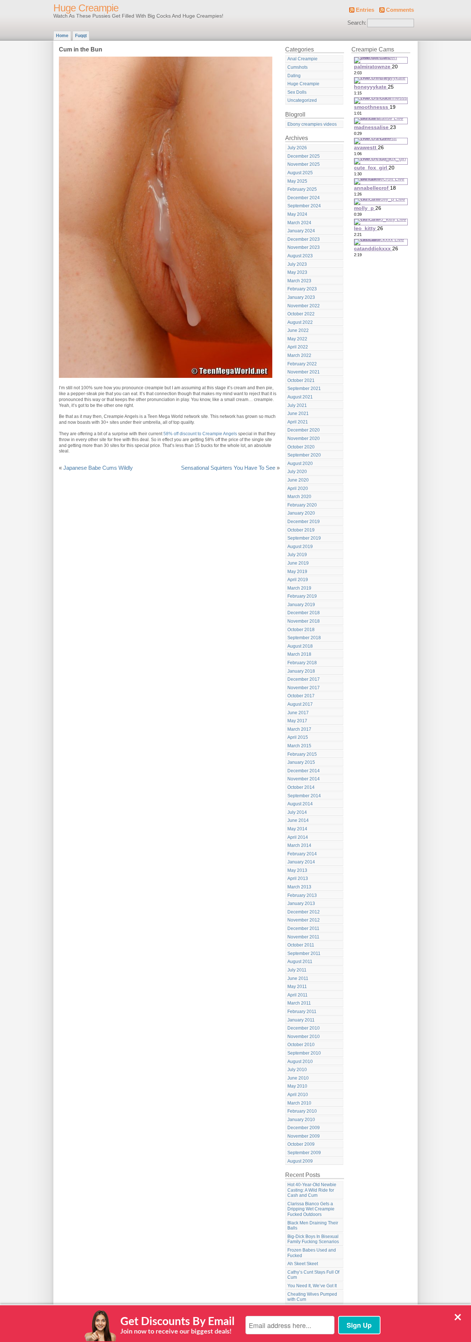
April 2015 (297, 737)
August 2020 (300, 463)
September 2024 (304, 205)
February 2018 (302, 662)
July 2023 (297, 264)
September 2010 (304, 1053)
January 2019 (301, 604)
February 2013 (302, 895)
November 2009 (303, 1136)
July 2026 (297, 147)
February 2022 (302, 363)
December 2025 (303, 156)
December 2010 (303, 1028)
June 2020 (298, 480)
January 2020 (301, 513)
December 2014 (303, 770)
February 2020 (302, 505)
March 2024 (299, 222)
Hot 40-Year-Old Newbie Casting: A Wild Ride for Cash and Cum (311, 1190)
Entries (365, 10)
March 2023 (299, 280)
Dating (294, 75)
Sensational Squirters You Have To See (228, 468)
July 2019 (297, 554)
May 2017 (297, 720)
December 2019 (303, 521)
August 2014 (300, 803)
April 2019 (297, 579)
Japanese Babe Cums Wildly (98, 468)
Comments (400, 10)
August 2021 (300, 397)
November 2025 (303, 164)
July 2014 (297, 812)
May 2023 (297, 272)
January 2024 (301, 230)
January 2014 (301, 862)
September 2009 (304, 1152)
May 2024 (297, 214)
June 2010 (298, 1078)
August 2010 (300, 1061)
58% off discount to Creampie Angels (200, 433)
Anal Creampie (302, 58)
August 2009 (300, 1161)
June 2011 (297, 978)
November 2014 (303, 778)
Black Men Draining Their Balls (312, 1225)
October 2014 (301, 787)
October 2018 (301, 629)
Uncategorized (302, 100)
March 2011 (299, 1003)
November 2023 (303, 247)
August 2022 (300, 322)
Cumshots (297, 67)
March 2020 (299, 496)
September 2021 (304, 388)
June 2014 (298, 820)
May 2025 (297, 181)
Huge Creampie (85, 8)
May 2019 (297, 571)
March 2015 (299, 745)
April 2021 (297, 422)
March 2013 (299, 887)
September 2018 (304, 637)
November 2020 (303, 438)
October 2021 (301, 380)
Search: (356, 23)
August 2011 (299, 961)
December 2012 (303, 912)
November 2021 (303, 372)
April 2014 (297, 837)
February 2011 (301, 1011)
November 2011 (303, 937)
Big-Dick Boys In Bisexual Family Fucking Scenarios (313, 1239)
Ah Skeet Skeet (302, 1263)
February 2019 (302, 596)
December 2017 (303, 679)
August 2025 (300, 172)
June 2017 (298, 712)
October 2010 (301, 1044)
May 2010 (297, 1086)
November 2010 (303, 1036)
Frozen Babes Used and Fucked (311, 1253)
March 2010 (299, 1103)
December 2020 (303, 430)
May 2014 (297, 828)
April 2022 (297, 347)
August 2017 (300, 704)
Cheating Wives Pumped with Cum (312, 1297)
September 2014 (304, 795)
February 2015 (302, 754)
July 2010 (297, 1069)
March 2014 (299, 845)
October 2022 (301, 313)
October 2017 (301, 695)
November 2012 (303, 920)
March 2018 (299, 654)
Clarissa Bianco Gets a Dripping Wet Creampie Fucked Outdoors (310, 1209)
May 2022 (297, 338)
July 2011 (297, 970)
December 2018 (303, 612)
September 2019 (304, 538)
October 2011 (300, 945)
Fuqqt (81, 35)
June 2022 (298, 330)
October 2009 (301, 1144)
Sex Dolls (297, 92)
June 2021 (298, 413)
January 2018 (301, 671)
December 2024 (303, 197)
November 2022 (303, 305)
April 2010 (297, 1094)
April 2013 (297, 878)
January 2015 (301, 762)
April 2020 (297, 488)
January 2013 (301, 903)
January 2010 (301, 1119)
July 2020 (297, 471)
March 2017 (299, 729)
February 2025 (302, 189)
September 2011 (304, 953)
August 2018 (300, 646)
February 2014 (302, 853)
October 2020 (301, 447)
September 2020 (304, 455)
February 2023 (302, 288)
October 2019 (301, 530)
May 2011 (297, 986)
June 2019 (298, 563)
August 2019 (300, 546)
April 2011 (297, 995)
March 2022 (299, 355)
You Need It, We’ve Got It (312, 1285)
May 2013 (297, 870)
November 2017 (303, 687)
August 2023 (300, 255)
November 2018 (303, 621)
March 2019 (299, 588)
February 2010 (302, 1111)
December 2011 (303, 928)
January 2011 (301, 1020)
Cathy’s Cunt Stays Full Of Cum (313, 1275)
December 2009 (303, 1127)
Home (62, 35)
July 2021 (297, 405)
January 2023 (301, 297)
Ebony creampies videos (312, 124)
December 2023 (303, 239)
